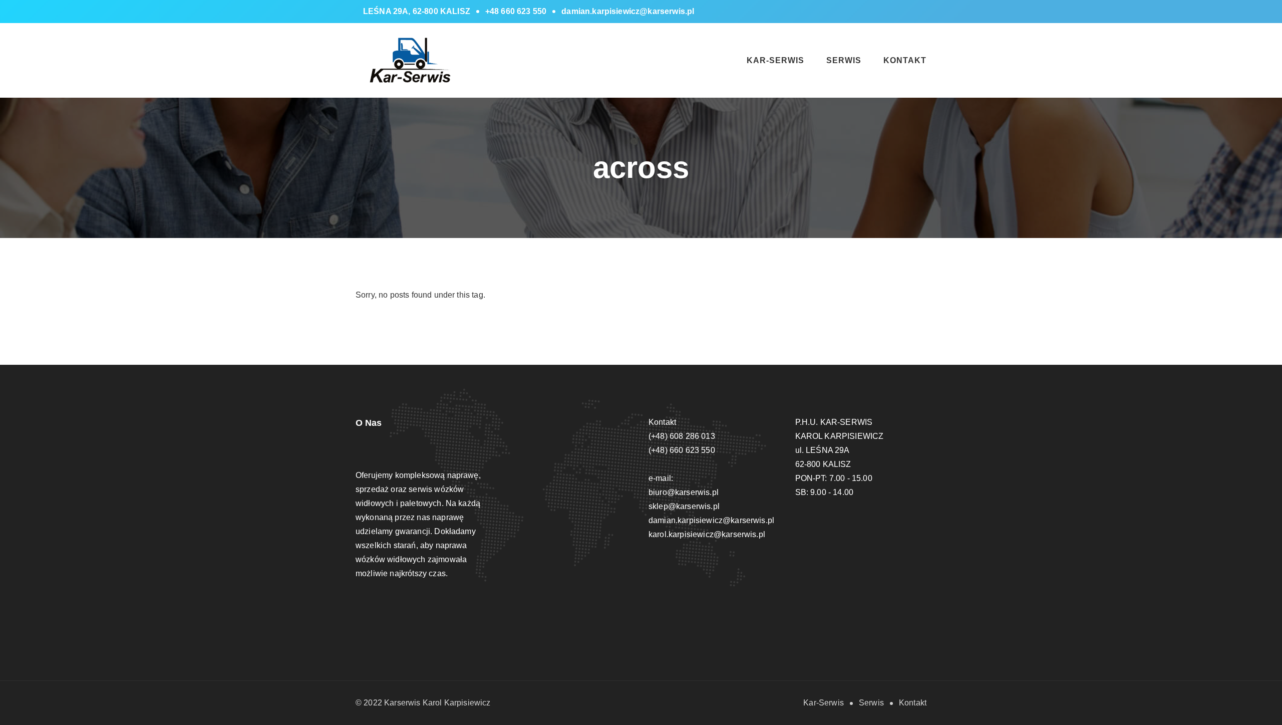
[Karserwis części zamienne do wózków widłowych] (412, 60)
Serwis (843, 60)
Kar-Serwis (775, 60)
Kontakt (904, 60)
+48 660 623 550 (515, 11)
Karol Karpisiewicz (457, 702)
